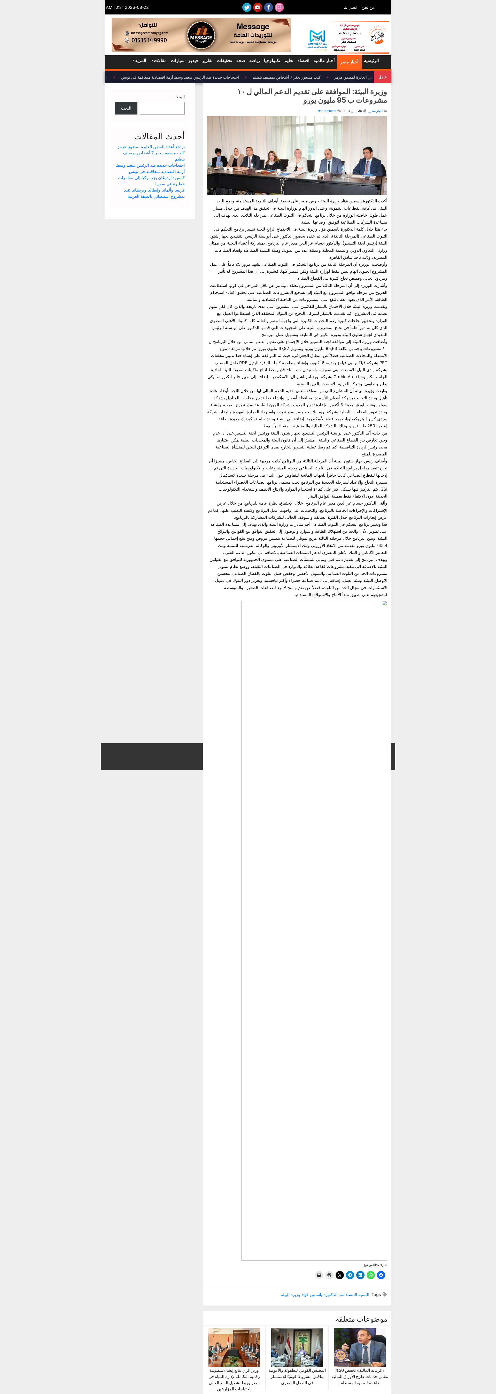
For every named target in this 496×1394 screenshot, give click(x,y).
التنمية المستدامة (354, 1294)
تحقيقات (224, 60)
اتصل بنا (350, 7)
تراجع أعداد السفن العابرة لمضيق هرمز (371, 77)
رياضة (254, 60)
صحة (240, 60)
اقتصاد (303, 60)
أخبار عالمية (324, 60)
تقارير (207, 60)
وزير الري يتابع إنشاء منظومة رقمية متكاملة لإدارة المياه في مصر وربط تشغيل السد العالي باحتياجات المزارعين (234, 1379)
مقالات (160, 60)
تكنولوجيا (272, 60)
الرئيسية (371, 60)
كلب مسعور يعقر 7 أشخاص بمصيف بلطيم (293, 77)
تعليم (288, 60)
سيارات (177, 60)
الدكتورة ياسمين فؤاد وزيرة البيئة (309, 1294)
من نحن (368, 7)
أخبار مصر (349, 61)
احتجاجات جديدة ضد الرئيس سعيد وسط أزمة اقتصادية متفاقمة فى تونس (186, 77)
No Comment (326, 111)
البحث (179, 96)
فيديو (193, 60)
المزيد (140, 60)
